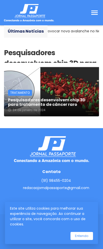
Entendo (81, 235)
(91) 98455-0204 (56, 180)
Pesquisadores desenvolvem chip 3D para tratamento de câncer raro (47, 102)
